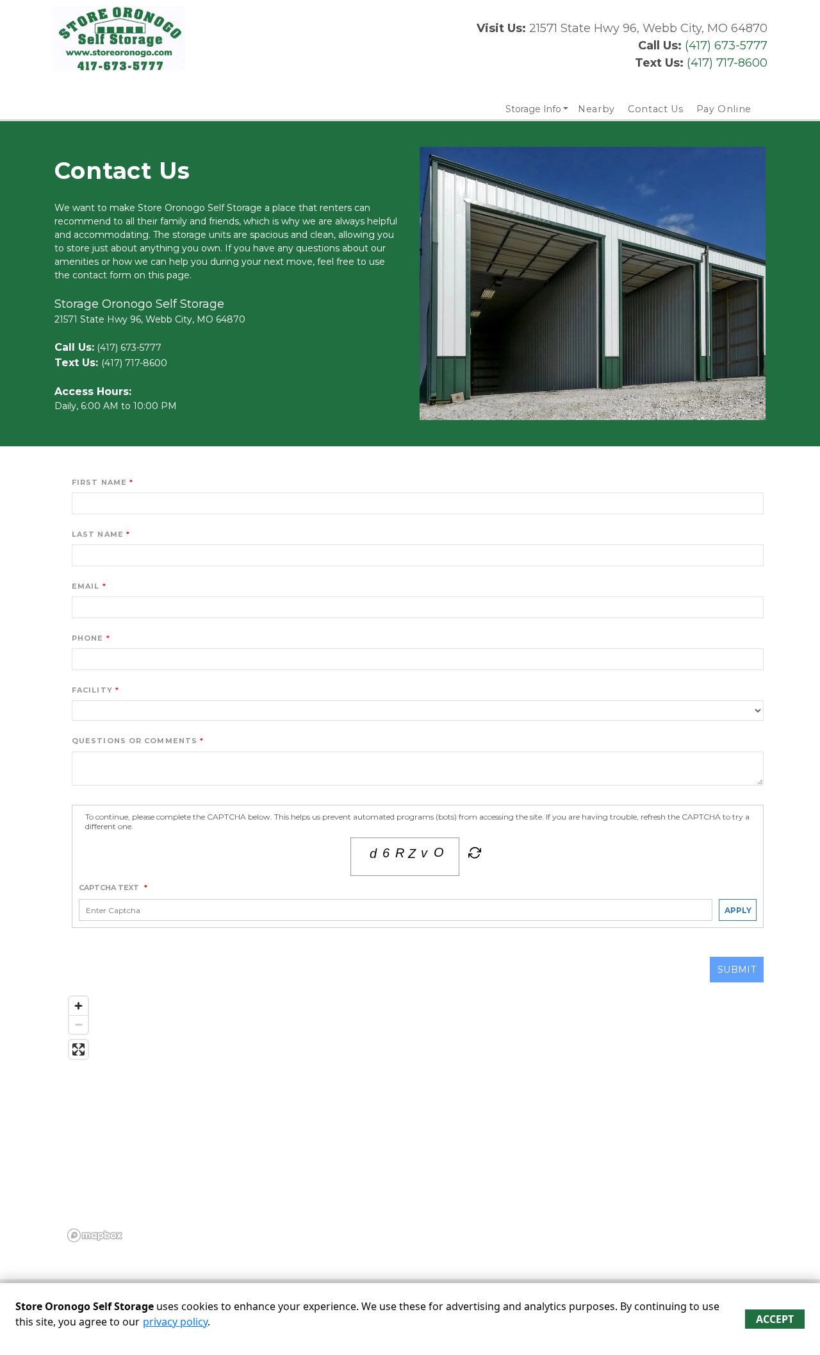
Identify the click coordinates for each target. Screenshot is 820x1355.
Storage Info (533, 109)
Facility (92, 690)
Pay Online (724, 109)
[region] (418, 1118)
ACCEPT (775, 1319)
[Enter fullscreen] (78, 1049)
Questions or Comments (134, 740)
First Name (99, 482)
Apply (738, 910)
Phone (88, 638)
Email (86, 586)
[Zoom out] (78, 1024)
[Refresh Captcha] (473, 855)
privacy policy (175, 1322)
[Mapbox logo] (95, 1235)
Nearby (596, 109)
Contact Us (656, 109)
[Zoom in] (78, 1006)
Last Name (98, 534)
